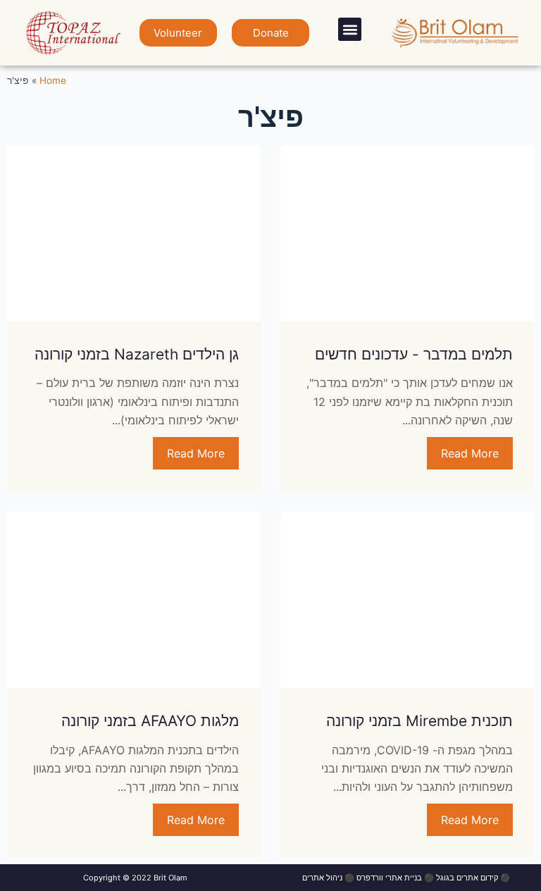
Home (52, 80)
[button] (349, 29)
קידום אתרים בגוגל (467, 878)
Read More (470, 453)
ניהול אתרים (322, 878)
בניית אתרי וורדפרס (389, 878)
